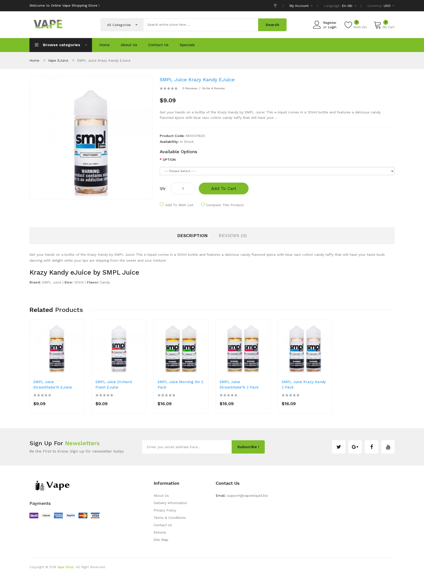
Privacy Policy (165, 510)
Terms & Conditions (170, 518)
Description (192, 235)
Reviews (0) (233, 235)
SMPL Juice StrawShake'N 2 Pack (239, 384)
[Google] (355, 447)
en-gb (348, 6)
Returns (160, 532)
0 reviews (190, 88)
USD (388, 6)
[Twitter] (338, 447)
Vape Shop (65, 567)
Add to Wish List (179, 205)
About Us (161, 495)
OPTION (169, 159)
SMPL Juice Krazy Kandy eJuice (104, 60)
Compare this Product (225, 205)
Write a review (213, 88)
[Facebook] (371, 447)
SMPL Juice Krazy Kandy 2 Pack (304, 384)
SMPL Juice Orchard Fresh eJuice (113, 384)
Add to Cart (223, 188)
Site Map (161, 540)
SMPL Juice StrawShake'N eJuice (52, 384)
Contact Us (163, 525)
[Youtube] (388, 447)
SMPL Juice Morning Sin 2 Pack (180, 384)
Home (34, 60)
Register (329, 23)
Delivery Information (170, 503)
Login (332, 27)
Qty (162, 188)
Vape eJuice (58, 60)
